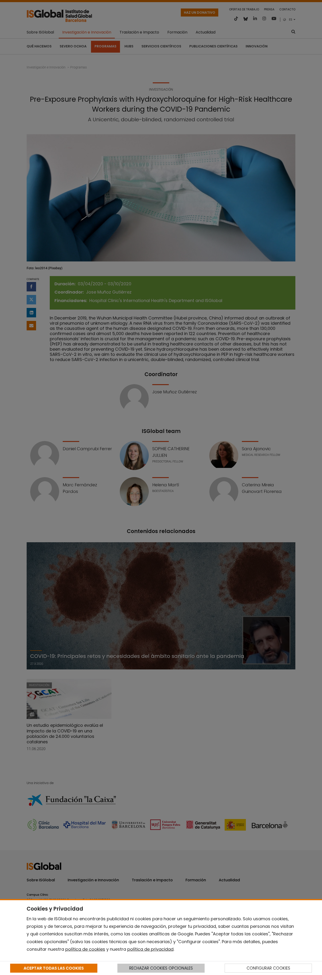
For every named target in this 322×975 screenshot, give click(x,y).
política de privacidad (150, 949)
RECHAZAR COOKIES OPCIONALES (161, 968)
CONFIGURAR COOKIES (268, 968)
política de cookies (85, 949)
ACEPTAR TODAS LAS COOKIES (54, 968)
